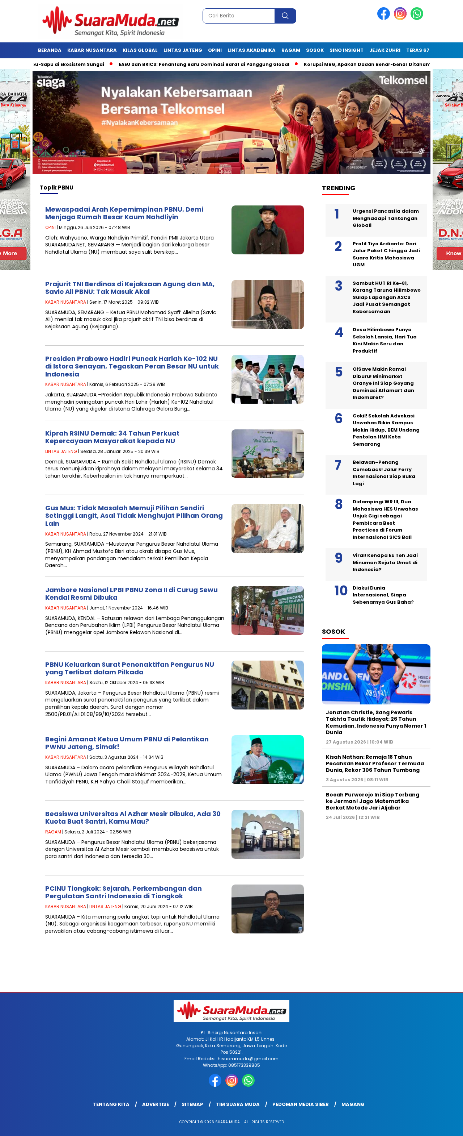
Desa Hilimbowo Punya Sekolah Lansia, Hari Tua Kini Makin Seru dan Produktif (385, 340)
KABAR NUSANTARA (65, 302)
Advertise (155, 1104)
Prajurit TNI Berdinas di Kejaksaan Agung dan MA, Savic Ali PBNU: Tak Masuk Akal (129, 287)
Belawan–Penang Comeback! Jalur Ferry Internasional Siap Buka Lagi (384, 473)
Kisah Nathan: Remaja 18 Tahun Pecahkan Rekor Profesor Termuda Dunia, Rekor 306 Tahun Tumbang (375, 763)
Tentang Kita (111, 1104)
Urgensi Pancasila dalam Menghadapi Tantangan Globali (386, 218)
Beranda (49, 50)
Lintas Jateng (182, 50)
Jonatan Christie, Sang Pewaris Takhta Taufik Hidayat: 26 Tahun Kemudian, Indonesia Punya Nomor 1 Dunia (376, 722)
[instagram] (401, 18)
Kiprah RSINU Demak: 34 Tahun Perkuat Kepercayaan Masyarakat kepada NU (112, 437)
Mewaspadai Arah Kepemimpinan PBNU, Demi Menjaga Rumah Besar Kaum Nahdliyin (124, 213)
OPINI (50, 227)
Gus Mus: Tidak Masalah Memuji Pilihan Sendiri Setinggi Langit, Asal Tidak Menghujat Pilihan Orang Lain (134, 515)
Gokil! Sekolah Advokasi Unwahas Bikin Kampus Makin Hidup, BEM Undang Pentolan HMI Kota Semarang (386, 430)
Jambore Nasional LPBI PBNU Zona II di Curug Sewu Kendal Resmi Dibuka (131, 593)
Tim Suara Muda (238, 1104)
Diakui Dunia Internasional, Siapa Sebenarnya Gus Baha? (383, 595)
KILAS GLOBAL (140, 50)
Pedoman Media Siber (300, 1104)
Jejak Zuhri (384, 50)
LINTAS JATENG (61, 451)
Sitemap (192, 1104)
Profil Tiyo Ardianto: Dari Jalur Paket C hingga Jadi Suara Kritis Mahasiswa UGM (386, 254)
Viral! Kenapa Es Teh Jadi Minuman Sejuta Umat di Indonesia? (385, 562)
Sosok (315, 50)
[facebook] (384, 18)
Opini (215, 50)
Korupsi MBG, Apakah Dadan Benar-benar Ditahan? (332, 64)
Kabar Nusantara (92, 50)
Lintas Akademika (252, 50)
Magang (353, 1104)
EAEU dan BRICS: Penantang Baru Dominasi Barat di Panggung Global (167, 64)
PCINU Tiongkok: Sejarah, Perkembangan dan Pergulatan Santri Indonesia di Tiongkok (123, 892)
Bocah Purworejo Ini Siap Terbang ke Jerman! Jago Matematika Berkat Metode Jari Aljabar (372, 801)
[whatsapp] (417, 18)
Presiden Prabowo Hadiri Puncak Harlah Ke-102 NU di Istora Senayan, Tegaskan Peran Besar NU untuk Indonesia (132, 366)
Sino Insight (347, 50)
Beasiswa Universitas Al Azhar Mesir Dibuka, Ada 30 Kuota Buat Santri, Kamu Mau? (133, 817)
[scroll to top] (443, 1124)
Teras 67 (417, 50)
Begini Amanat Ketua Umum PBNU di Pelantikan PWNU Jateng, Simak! (127, 743)
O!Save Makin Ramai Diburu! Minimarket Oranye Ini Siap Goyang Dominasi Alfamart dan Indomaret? (383, 383)
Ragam (290, 50)
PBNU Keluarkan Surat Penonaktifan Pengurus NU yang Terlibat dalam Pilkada (129, 668)
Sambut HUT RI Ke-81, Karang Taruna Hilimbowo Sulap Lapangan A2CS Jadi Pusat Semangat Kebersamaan (387, 297)
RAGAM (53, 832)
